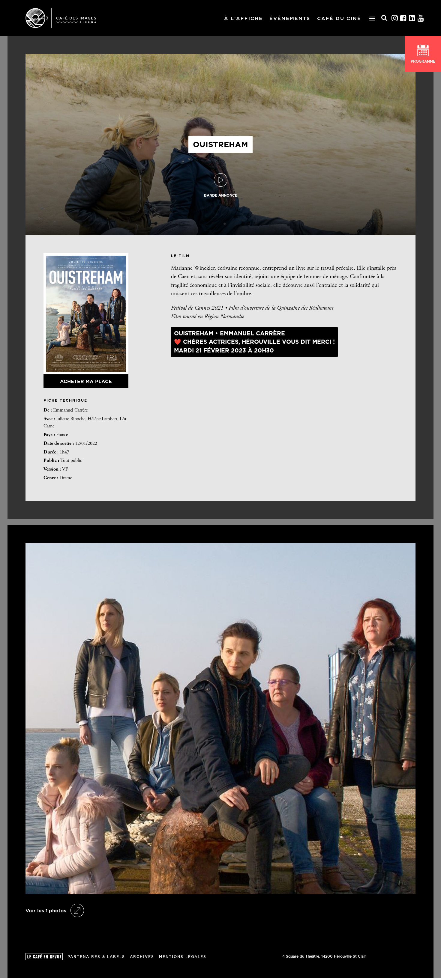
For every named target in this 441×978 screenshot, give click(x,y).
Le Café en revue (44, 956)
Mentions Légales (182, 957)
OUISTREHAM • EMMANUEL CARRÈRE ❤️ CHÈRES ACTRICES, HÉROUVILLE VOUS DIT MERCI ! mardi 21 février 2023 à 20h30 (254, 342)
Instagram (394, 18)
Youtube (420, 18)
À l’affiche (243, 18)
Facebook (403, 18)
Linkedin (412, 18)
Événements (289, 18)
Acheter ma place (86, 381)
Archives (142, 957)
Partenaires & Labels (96, 957)
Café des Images (61, 18)
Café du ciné (339, 18)
